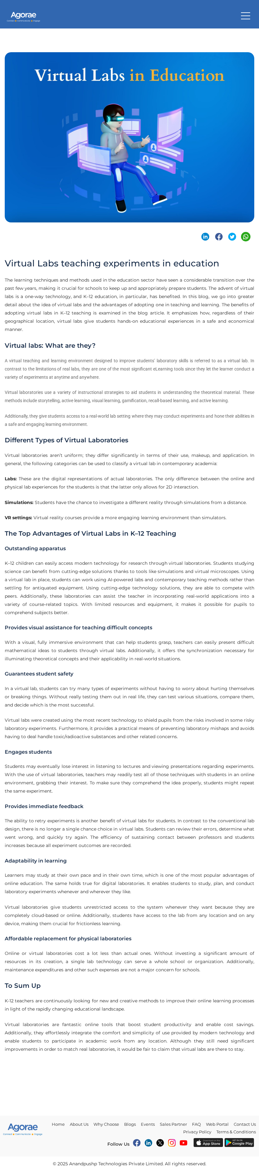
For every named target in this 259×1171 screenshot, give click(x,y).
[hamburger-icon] (245, 16)
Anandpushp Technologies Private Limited (116, 1164)
